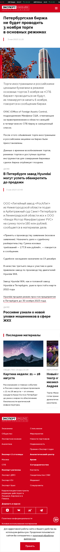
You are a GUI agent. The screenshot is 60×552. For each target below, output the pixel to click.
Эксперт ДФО (9, 475)
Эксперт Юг (8, 480)
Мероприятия (36, 434)
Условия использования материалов (19, 523)
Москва (5, 459)
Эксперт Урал (8, 485)
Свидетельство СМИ (40, 475)
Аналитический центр (42, 454)
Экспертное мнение (11, 439)
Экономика (7, 428)
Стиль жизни (36, 428)
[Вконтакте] (18, 510)
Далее (6, 169)
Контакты (34, 470)
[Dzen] (7, 510)
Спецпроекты (36, 485)
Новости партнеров (40, 439)
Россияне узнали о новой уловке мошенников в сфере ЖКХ (26, 316)
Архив (33, 459)
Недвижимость (37, 444)
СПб (4, 465)
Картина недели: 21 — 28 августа (21, 376)
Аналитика (7, 444)
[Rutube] (30, 510)
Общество (9, 370)
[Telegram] (41, 510)
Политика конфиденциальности (17, 518)
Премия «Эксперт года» (42, 449)
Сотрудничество (39, 465)
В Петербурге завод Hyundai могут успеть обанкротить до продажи (27, 178)
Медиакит (35, 480)
